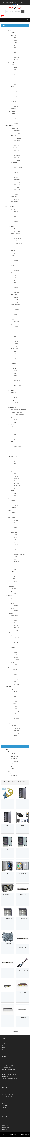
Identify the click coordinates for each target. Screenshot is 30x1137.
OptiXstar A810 (16, 476)
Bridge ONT (15, 444)
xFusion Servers (8, 28)
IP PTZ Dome (16, 544)
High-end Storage (14, 135)
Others (15, 98)
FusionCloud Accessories (18, 502)
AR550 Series (16, 346)
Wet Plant (15, 422)
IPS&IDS (12, 319)
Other (15, 449)
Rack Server (13, 35)
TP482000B (15, 698)
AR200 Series (16, 334)
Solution (9, 510)
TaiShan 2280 (13, 101)
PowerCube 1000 (16, 711)
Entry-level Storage (14, 128)
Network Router (11, 366)
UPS (12, 716)
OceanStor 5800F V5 (17, 160)
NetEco (15, 738)
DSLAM (15, 427)
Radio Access (16, 642)
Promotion (10, 776)
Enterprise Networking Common (16, 412)
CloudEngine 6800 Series (17, 236)
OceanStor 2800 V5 (17, 133)
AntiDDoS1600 (16, 297)
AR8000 (15, 361)
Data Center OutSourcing (18, 243)
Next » (17, 1031)
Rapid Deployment (17, 649)
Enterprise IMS (13, 588)
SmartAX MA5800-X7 (7, 894)
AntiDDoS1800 (16, 299)
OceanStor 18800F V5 (17, 142)
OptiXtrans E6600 (16, 480)
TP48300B (15, 701)
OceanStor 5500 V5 (17, 152)
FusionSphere (16, 503)
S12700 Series (16, 211)
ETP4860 (15, 696)
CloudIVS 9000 (16, 522)
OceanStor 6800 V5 (17, 143)
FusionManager (4, 1109)
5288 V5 (15, 45)
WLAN (12, 272)
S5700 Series (16, 223)
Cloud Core (10, 667)
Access (9, 596)
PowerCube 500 (16, 713)
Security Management (15, 324)
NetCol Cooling (16, 737)
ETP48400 (15, 694)
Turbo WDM (16, 630)
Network (3, 1043)
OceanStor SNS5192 (17, 184)
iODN (15, 434)
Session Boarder (14, 574)
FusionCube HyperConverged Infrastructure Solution (10, 1078)
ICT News (10, 771)
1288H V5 (15, 37)
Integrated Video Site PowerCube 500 (19, 554)
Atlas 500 (15, 94)
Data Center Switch (12, 226)
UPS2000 (15, 720)
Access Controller (14, 246)
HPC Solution (16, 54)
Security (9, 289)
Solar (12, 710)
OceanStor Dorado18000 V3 (18, 165)
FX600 (15, 52)
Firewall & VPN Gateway (15, 304)
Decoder (15, 525)
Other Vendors (4, 1056)
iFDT (7, 849)
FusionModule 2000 (17, 728)
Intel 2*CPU (10, 30)
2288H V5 (15, 40)
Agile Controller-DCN (17, 395)
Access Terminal (16, 637)
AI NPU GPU (10, 77)
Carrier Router (13, 754)
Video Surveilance (11, 517)
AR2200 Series (16, 336)
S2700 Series (16, 221)
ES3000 (15, 49)
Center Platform (14, 519)
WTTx (15, 645)
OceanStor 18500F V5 (17, 138)
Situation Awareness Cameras (18, 559)
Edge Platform (13, 524)
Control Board (16, 600)
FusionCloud (13, 500)
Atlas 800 (15, 96)
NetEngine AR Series (14, 348)
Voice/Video (4, 1047)
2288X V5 (15, 42)
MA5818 (12, 608)
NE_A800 (15, 375)
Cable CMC (15, 432)
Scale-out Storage (14, 196)
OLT (14, 439)
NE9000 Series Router (17, 385)
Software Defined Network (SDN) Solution (8, 1069)
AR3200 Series (16, 338)
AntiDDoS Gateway (14, 294)
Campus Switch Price (15, 775)
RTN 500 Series (16, 468)
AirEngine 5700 (16, 260)
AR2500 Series (16, 341)
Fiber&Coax (13, 431)
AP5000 (15, 280)
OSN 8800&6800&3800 (17, 485)
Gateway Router (11, 328)
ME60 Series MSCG (17, 373)
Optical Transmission (14, 766)
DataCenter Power (11, 715)
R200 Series (16, 287)
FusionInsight (13, 507)
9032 (14, 76)
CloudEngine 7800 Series (17, 238)
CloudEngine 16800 (17, 231)
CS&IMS (12, 672)
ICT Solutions (8, 749)
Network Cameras (14, 532)
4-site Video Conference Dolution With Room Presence (10, 1089)
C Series (15, 547)
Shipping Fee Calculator (5, 1127)
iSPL (7, 801)
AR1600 (15, 351)
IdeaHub (15, 583)
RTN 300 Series (16, 466)
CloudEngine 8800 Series (17, 240)
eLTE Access (13, 635)
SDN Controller (11, 390)
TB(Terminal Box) (22, 873)
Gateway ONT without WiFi (18, 446)
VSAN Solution (16, 123)
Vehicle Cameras (16, 561)
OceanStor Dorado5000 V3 (18, 169)
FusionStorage (13, 192)
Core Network (11, 586)
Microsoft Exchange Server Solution (7, 1096)
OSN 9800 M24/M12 (14, 615)
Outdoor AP (13, 265)
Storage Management (15, 201)
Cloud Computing (8, 497)
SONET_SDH (13, 490)
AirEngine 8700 (16, 263)
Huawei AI (12, 86)
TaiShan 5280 (16, 106)
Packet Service (16, 625)
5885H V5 (15, 69)
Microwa (12, 458)
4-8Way (12, 64)
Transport (3, 1051)
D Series (15, 549)
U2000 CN (13, 591)
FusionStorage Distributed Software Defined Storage (10, 1074)
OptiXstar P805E (22, 1017)
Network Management (12, 399)
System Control (16, 627)
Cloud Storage (11, 191)
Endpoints (15, 581)
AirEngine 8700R (16, 270)
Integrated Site (13, 703)
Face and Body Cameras (17, 551)
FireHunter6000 (16, 292)
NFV (14, 671)
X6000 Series (16, 59)
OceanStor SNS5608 (17, 189)
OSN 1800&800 (16, 483)
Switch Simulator (4, 1103)
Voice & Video (8, 515)
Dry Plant (12, 417)
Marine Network (11, 416)
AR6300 (15, 358)
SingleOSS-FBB (14, 404)
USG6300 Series (16, 309)
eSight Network (13, 400)
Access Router (13, 329)
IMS (14, 676)
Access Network (11, 424)
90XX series (13, 71)
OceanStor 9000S (16, 199)
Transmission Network (12, 456)
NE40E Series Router (17, 380)
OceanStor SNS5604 (17, 187)
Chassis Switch (13, 209)
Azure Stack (16, 47)
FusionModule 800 (16, 733)
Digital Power (8, 686)
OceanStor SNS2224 (17, 174)
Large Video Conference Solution (7, 1082)
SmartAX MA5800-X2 (22, 894)
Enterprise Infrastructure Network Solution (18, 409)
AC (14, 248)
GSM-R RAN (16, 666)
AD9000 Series (16, 275)
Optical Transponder (17, 622)
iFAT (7, 873)
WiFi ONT (15, 451)
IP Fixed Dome (16, 542)
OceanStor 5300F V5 (17, 150)
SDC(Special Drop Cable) (22, 970)
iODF (22, 801)
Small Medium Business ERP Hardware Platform (9, 1080)
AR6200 (15, 356)
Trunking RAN (16, 657)
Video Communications (12, 564)
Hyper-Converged (11, 111)
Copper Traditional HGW (17, 454)
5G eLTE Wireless (9, 632)
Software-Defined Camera (15, 546)
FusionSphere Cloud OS (5, 1076)
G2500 (12, 79)
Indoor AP (12, 258)
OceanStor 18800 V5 (17, 140)
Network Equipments (9, 206)
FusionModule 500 (16, 730)
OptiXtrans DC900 (16, 478)
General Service (16, 618)
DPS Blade (15, 691)
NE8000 (15, 383)
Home (3, 781)
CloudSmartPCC (16, 684)
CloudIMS (15, 674)
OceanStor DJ (16, 204)
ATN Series (15, 370)
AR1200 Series (16, 331)
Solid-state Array (14, 162)
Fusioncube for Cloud (17, 118)
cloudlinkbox (16, 761)
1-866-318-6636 (7, 2)
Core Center (13, 228)
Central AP (13, 255)
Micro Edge (15, 529)
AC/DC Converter (14, 689)
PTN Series (15, 387)
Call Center (13, 566)
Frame (15, 429)
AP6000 (15, 282)
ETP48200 (15, 693)
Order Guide (10, 763)
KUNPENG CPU (11, 99)
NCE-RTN (15, 461)
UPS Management (16, 718)
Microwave (13, 770)
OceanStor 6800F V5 (17, 145)
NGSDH (15, 493)
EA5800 (12, 598)
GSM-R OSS (16, 664)
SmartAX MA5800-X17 (7, 918)
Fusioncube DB (16, 116)
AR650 (15, 360)
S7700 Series (16, 214)
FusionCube (13, 113)
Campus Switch (14, 758)
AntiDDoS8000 (16, 302)
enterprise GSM (11, 661)
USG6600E (15, 314)
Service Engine (16, 644)
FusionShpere (4, 1107)
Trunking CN (16, 654)
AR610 (15, 353)
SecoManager (16, 326)
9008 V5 (15, 72)
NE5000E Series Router (17, 382)
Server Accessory (16, 57)
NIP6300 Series (16, 321)
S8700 (15, 216)
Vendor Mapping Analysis (6, 1125)
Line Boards (15, 620)
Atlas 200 (15, 91)
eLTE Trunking (13, 650)
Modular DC (10, 723)
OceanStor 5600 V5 (17, 155)
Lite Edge (15, 527)
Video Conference (14, 578)
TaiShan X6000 (13, 108)
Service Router (13, 368)
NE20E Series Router (17, 378)
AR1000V (15, 365)
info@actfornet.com (23, 2)
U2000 (15, 405)
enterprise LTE (11, 634)
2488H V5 (15, 67)
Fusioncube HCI (16, 120)
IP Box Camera (16, 537)
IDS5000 (15, 735)
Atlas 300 (15, 93)
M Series (15, 556)
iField (22, 825)
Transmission (10, 613)
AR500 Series (16, 343)
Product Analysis (11, 753)
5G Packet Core (16, 679)
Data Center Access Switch (16, 233)
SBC (14, 576)
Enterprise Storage (12, 126)
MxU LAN (15, 436)
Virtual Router (13, 363)
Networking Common (12, 407)
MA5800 (12, 603)
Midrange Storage (14, 147)
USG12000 (15, 307)
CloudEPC (15, 681)
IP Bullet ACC (16, 539)
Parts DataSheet (8, 595)
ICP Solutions (16, 569)
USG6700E (15, 316)
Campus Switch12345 (12, 208)
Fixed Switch (13, 218)
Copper (12, 426)
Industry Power (11, 688)
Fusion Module (13, 725)
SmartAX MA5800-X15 (22, 918)
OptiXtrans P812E (22, 992)
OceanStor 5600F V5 (17, 157)
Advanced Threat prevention (16, 290)
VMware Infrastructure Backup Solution (8, 1094)
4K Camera (15, 534)
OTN (12, 475)
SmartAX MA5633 (7, 943)
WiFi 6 (9, 245)
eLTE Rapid (13, 647)
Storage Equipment (9, 125)
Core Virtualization (14, 669)
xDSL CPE (13, 453)
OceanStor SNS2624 (17, 177)
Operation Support (16, 640)
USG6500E (15, 311)
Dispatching (15, 652)
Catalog (9, 773)
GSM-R (12, 662)
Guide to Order (4, 1118)
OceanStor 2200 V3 (17, 130)
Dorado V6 (15, 164)
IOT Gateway (13, 339)
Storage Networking (14, 172)
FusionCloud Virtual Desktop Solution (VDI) (8, 1065)
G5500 (15, 84)
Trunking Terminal (16, 659)
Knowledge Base (4, 1129)
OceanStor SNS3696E (17, 182)
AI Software (15, 89)
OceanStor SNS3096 (17, 179)
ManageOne (16, 505)
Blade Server (13, 32)
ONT (12, 441)
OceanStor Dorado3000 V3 (18, 167)
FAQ (9, 751)
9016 (14, 74)
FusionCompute (4, 1105)
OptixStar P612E (7, 994)
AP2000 (15, 277)
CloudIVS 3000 (16, 520)
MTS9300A (15, 706)
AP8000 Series (16, 285)
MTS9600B (15, 708)
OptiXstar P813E (7, 1017)
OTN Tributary (16, 623)
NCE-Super (15, 397)
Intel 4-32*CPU (11, 62)
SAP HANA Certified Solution (6, 1067)
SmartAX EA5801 (7, 970)
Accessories (13, 250)
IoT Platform (13, 571)
